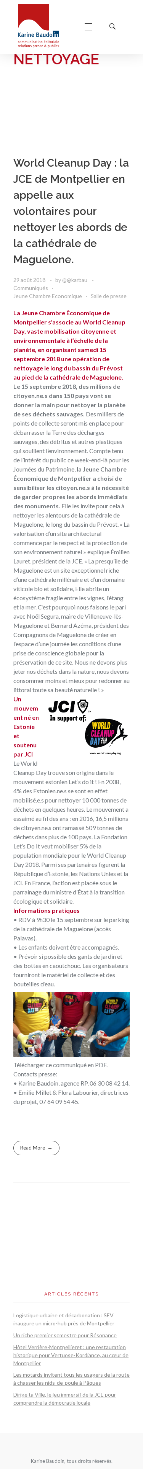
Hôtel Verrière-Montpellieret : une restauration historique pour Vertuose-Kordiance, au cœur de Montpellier (71, 1355)
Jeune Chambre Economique (47, 296)
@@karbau (75, 280)
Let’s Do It (27, 846)
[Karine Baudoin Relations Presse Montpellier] (43, 26)
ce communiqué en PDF (76, 1064)
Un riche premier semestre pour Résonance (65, 1335)
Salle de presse (109, 296)
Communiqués (30, 288)
